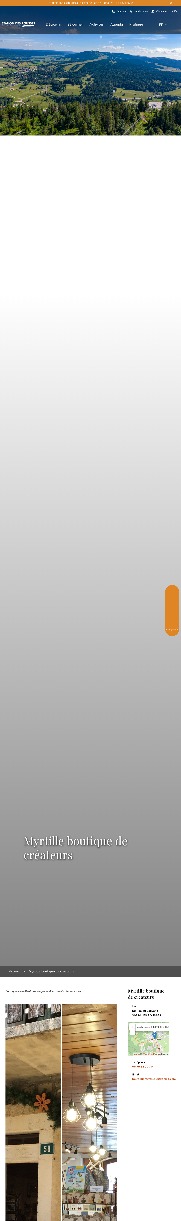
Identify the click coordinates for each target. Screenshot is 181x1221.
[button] (171, 3)
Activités (96, 24)
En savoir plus (124, 3)
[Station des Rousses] (18, 25)
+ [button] (133, 1026)
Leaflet (137, 1054)
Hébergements (172, 629)
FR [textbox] (161, 24)
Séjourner (75, 24)
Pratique (136, 24)
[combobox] (163, 24)
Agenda (116, 24)
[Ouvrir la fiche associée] (154, 1035)
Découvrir (53, 24)
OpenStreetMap (150, 1054)
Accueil (14, 971)
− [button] (133, 1032)
